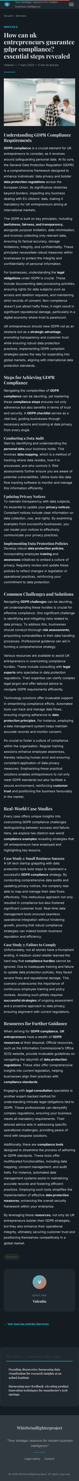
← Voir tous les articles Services (26, 1324)
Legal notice (32, 1458)
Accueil (8, 15)
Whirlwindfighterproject (39, 1427)
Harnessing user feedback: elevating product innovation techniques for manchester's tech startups (38, 1390)
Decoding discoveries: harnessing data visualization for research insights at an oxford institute (35, 1373)
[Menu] (71, 4)
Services (21, 15)
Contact (49, 1458)
